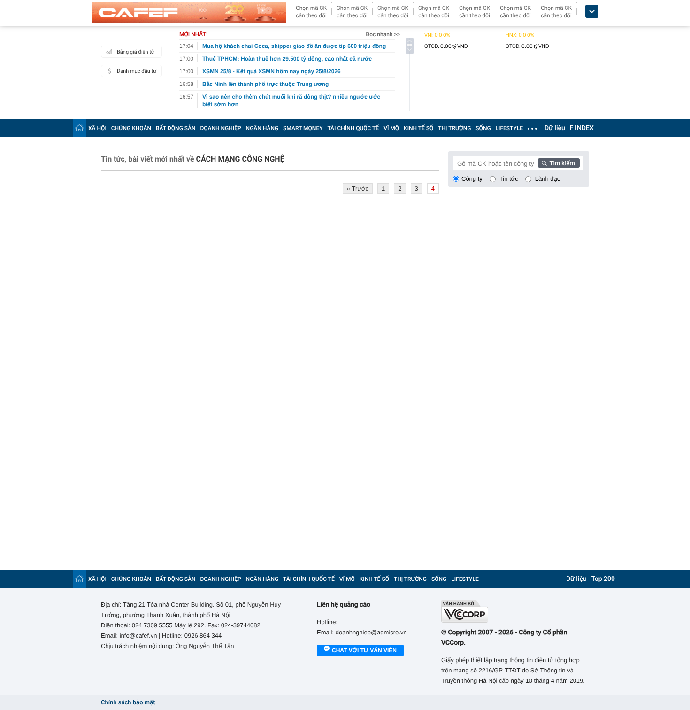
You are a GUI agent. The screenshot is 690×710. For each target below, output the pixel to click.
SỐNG (483, 128)
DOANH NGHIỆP (220, 128)
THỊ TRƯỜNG (454, 128)
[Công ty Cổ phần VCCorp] (515, 611)
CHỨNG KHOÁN (131, 128)
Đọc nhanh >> (383, 34)
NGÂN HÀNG (262, 128)
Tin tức (508, 178)
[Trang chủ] (79, 127)
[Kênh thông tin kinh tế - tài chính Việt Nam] (189, 12)
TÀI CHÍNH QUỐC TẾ (353, 128)
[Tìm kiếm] (559, 163)
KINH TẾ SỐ (418, 128)
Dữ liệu (554, 128)
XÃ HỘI (97, 128)
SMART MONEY (302, 128)
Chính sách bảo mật (128, 702)
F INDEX (582, 128)
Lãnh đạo (547, 178)
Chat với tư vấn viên (364, 650)
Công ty (472, 178)
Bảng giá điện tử (135, 52)
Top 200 (603, 579)
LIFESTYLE (509, 128)
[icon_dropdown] (591, 11)
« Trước (357, 188)
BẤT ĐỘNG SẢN (176, 128)
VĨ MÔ (391, 128)
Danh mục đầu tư (136, 71)
